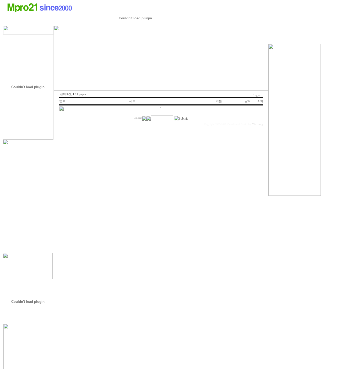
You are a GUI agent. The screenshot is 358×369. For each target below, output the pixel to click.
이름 (219, 101)
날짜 (248, 101)
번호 (62, 101)
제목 (132, 101)
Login (256, 95)
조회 (260, 101)
